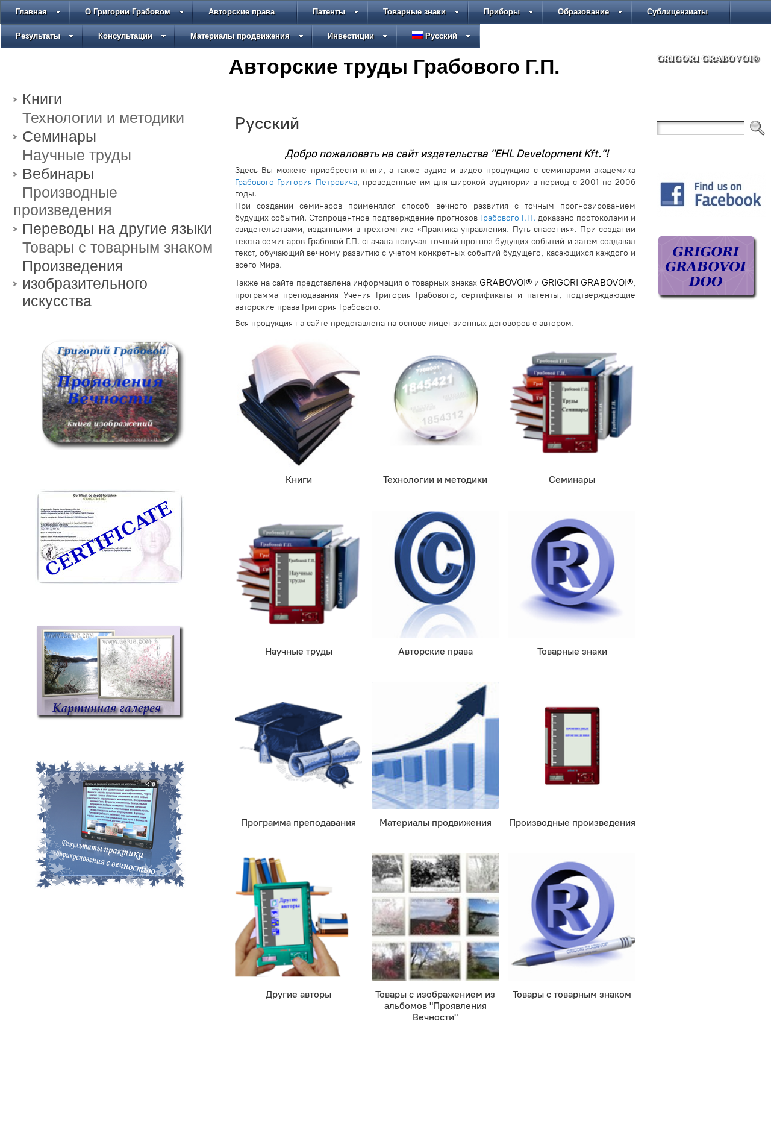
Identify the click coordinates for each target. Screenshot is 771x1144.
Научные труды (76, 154)
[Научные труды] (298, 574)
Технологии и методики (103, 117)
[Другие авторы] (298, 917)
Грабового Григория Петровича (296, 182)
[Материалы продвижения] (435, 745)
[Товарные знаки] (571, 574)
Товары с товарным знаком (117, 247)
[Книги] (298, 403)
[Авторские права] (435, 574)
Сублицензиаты (677, 11)
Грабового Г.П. (507, 218)
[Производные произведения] (571, 745)
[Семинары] (571, 403)
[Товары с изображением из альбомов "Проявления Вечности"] (435, 917)
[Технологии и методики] (435, 403)
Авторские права (241, 11)
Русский (441, 35)
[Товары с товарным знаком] (571, 917)
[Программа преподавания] (298, 745)
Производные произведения (65, 201)
